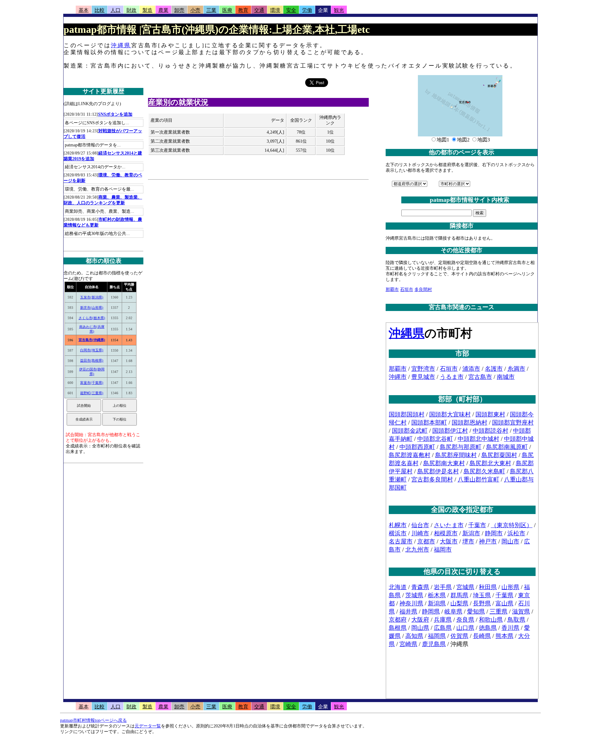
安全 (291, 10)
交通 (259, 10)
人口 (115, 10)
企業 (323, 10)
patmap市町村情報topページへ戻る (93, 720)
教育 (243, 10)
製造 (147, 10)
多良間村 (423, 289)
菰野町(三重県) (91, 393)
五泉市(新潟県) (91, 297)
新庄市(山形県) (91, 307)
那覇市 (392, 289)
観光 (339, 10)
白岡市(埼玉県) (91, 350)
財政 (131, 10)
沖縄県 (121, 45)
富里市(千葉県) (91, 383)
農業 (163, 10)
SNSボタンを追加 (115, 114)
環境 (275, 10)
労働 (307, 10)
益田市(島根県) (91, 360)
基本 (84, 10)
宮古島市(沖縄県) (92, 340)
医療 (227, 10)
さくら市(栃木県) (92, 318)
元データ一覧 (148, 726)
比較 (100, 10)
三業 (211, 10)
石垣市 (406, 289)
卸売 (179, 10)
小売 (195, 10)
